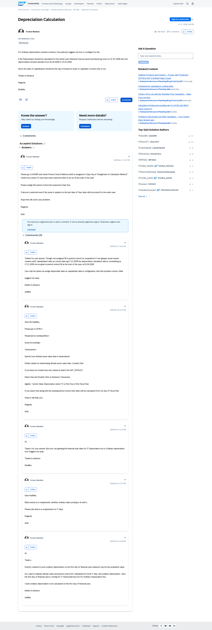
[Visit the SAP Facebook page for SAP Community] (161, 626)
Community (33, 3)
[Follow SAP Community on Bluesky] (165, 626)
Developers (79, 4)
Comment (126, 100)
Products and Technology (52, 4)
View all (141, 196)
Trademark (86, 626)
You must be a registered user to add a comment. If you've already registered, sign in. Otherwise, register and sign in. (73, 223)
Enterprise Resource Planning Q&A (155, 89)
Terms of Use (49, 626)
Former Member (33, 32)
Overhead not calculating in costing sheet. (155, 86)
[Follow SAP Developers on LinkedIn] (174, 626)
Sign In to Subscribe (180, 19)
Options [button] (192, 20)
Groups (68, 4)
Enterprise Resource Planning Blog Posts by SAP (161, 81)
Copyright (60, 626)
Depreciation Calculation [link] (89, 10)
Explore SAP (178, 4)
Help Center (110, 4)
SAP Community (23, 10)
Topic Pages (122, 4)
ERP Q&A (76, 10)
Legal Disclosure (73, 626)
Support (96, 626)
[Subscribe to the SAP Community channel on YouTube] (170, 626)
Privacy (39, 626)
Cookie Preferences (109, 626)
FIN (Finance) (23, 43)
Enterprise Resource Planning (61, 10)
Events (99, 4)
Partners (90, 4)
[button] (184, 32)
